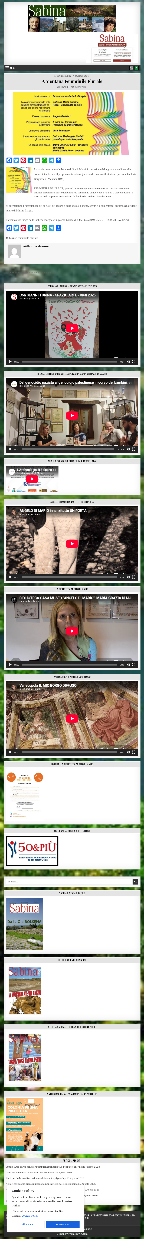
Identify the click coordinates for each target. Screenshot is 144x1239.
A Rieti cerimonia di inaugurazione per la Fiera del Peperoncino (42, 1184)
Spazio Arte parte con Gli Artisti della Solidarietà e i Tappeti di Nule (44, 1166)
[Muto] (128, 361)
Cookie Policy (29, 1215)
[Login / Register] (136, 68)
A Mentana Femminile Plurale (72, 81)
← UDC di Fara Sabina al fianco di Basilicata (27, 272)
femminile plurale (28, 238)
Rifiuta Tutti (28, 1224)
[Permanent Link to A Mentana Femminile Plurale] (72, 123)
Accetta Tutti (62, 1224)
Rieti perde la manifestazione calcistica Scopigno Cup (36, 1178)
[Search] (131, 68)
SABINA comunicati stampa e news (73, 76)
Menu (12, 67)
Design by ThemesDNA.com (72, 1234)
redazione (64, 86)
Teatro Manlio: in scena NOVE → (122, 272)
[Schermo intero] (134, 361)
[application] (72, 328)
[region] (45, 1208)
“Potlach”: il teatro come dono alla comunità (30, 1172)
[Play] (10, 361)
